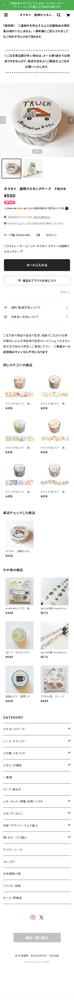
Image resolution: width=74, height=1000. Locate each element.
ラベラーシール (12, 849)
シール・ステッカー (14, 741)
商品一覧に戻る (37, 938)
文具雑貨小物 (12, 873)
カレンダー (10, 861)
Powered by (32, 961)
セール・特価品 (12, 897)
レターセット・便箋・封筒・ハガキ (23, 801)
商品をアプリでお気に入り (39, 280)
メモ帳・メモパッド (14, 753)
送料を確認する (42, 217)
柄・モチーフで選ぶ (15, 837)
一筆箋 (7, 777)
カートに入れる (37, 265)
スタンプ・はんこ (13, 813)
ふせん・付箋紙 (12, 765)
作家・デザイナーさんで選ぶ (20, 825)
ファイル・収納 (12, 885)
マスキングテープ (14, 729)
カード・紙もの (12, 789)
